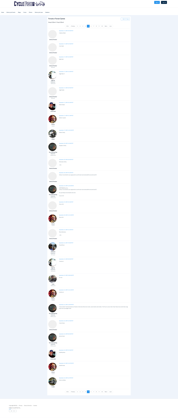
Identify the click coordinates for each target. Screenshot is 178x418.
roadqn (53, 386)
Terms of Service (28, 405)
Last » (111, 26)
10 (102, 26)
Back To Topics (126, 19)
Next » (106, 26)
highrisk (53, 80)
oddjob (53, 139)
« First (67, 26)
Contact (35, 405)
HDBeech (53, 251)
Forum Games (60, 19)
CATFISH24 (62, 188)
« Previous (73, 26)
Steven (53, 124)
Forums (51, 19)
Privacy (20, 405)
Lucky (53, 284)
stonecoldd (53, 111)
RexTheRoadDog (53, 152)
